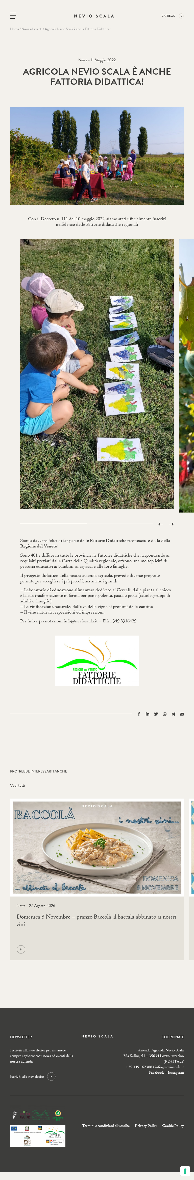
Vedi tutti (17, 785)
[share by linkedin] (148, 714)
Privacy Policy (146, 1125)
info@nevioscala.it (169, 1067)
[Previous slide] (160, 524)
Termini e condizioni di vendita (106, 1125)
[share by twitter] (156, 714)
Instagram (176, 1072)
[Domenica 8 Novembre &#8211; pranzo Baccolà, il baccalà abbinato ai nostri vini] (96, 949)
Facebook (156, 1072)
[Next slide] (171, 524)
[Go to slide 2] (120, 524)
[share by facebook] (139, 714)
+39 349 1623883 (140, 1067)
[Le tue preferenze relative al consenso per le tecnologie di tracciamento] (185, 1171)
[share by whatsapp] (165, 714)
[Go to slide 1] (53, 524)
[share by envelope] (182, 714)
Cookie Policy (173, 1125)
